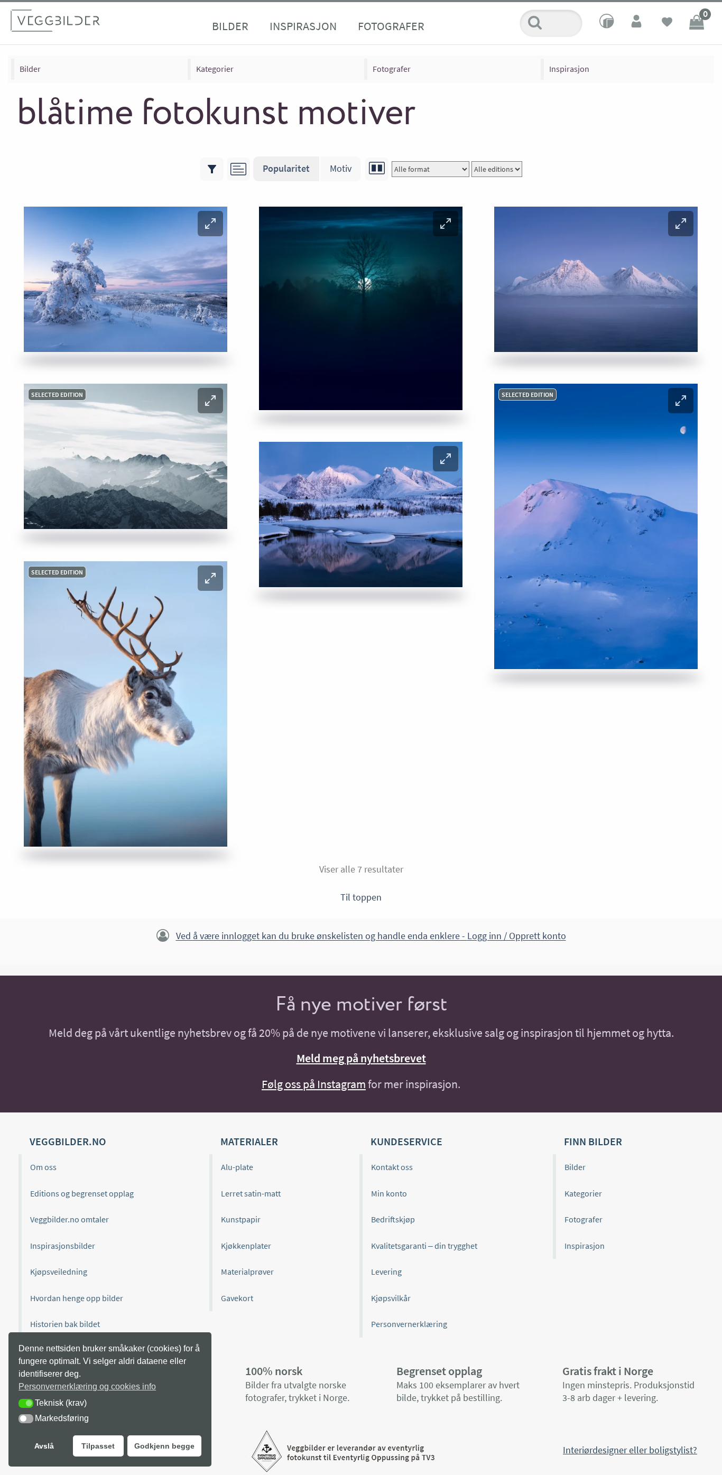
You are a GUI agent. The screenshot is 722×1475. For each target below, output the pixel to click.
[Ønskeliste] (667, 23)
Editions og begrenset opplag (82, 1193)
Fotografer (391, 25)
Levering (386, 1271)
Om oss (43, 1167)
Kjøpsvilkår (391, 1298)
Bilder (230, 25)
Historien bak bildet (65, 1324)
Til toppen (361, 897)
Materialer (249, 1141)
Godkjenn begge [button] (164, 1446)
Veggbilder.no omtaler (69, 1219)
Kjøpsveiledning (58, 1271)
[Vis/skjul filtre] (212, 169)
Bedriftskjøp (393, 1219)
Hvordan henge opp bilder (76, 1298)
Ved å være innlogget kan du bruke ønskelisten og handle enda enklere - (371, 936)
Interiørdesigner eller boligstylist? (630, 1450)
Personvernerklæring (409, 1324)
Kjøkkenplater (246, 1245)
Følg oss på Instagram (314, 1084)
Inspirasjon (303, 25)
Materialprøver (247, 1271)
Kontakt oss (392, 1167)
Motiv (340, 168)
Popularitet (286, 168)
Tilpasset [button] (98, 1446)
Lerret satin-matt (251, 1193)
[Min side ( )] (637, 23)
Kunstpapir (241, 1219)
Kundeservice (406, 1141)
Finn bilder (593, 1141)
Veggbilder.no (68, 1141)
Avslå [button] (44, 1446)
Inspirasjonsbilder (62, 1245)
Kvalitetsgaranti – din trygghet (424, 1245)
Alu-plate (237, 1167)
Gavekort (237, 1298)
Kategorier (215, 68)
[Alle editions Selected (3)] (496, 169)
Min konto (389, 1193)
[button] (210, 223)
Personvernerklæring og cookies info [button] (87, 1386)
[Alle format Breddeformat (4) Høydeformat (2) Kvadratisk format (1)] (430, 169)
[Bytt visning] (376, 169)
